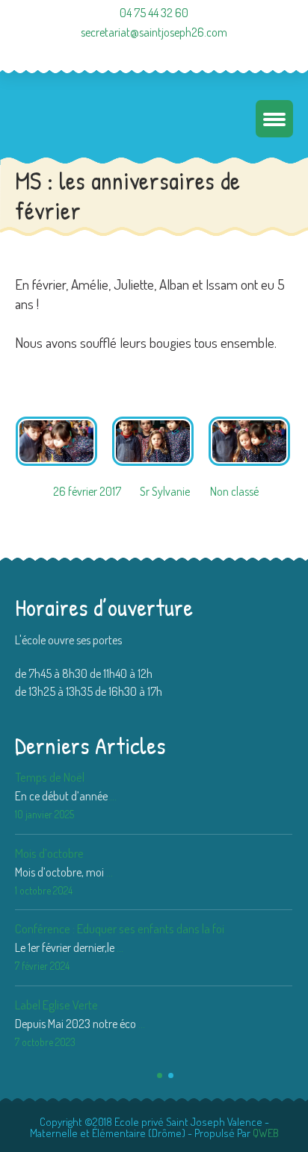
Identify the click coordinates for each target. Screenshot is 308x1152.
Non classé (234, 491)
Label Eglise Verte (56, 1004)
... (113, 795)
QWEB (266, 1133)
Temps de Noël (49, 777)
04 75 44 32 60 (154, 12)
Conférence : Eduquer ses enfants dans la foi (119, 928)
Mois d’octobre (49, 853)
